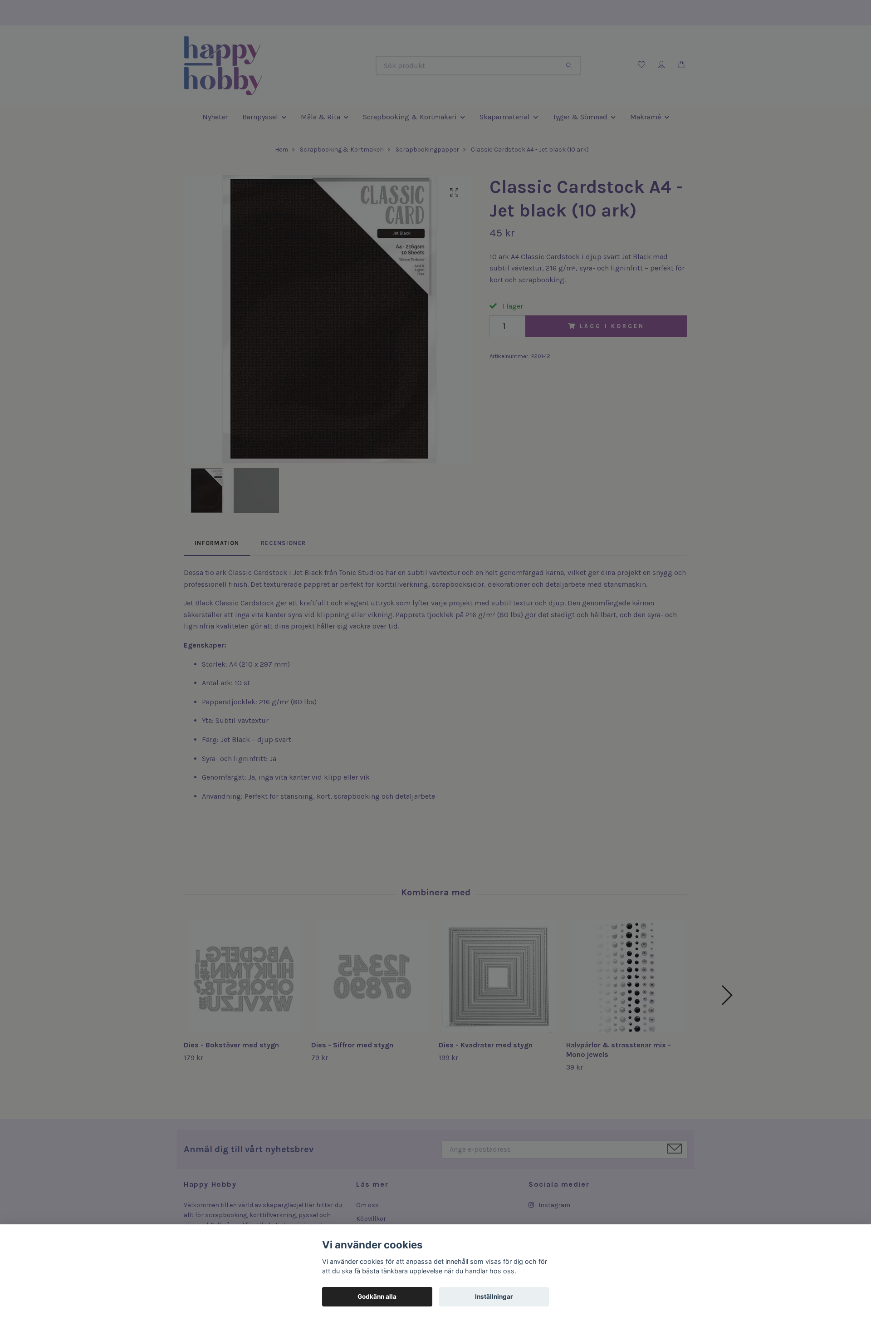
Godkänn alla (376, 1296)
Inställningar (494, 1296)
